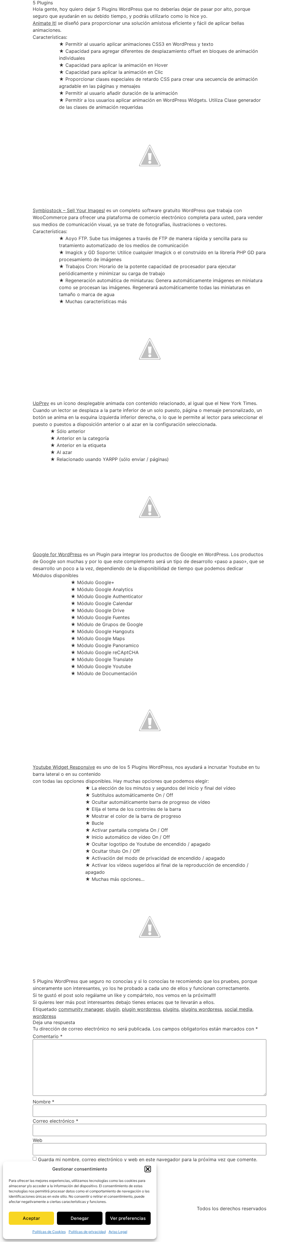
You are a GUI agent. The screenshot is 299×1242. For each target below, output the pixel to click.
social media (238, 1009)
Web (37, 1140)
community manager (80, 1009)
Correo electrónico (55, 1121)
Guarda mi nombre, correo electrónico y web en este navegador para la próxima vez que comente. (147, 1159)
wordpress (44, 1016)
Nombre (43, 1101)
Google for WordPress (57, 554)
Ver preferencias (128, 1218)
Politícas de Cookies (49, 1231)
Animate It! (44, 23)
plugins (171, 1009)
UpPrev (41, 403)
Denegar (80, 1218)
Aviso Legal (118, 1231)
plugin (112, 1009)
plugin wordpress (141, 1009)
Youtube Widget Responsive (64, 767)
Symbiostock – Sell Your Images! (69, 210)
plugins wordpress (201, 1009)
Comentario (47, 1036)
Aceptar (31, 1218)
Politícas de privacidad (87, 1231)
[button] (148, 1169)
